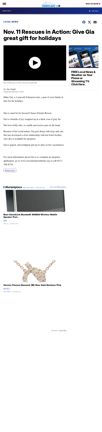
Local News (10, 21)
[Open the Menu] (4, 3)
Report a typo (10, 170)
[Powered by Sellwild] (62, 330)
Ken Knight (11, 89)
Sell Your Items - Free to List (34, 187)
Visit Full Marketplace (58, 187)
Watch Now (92, 4)
